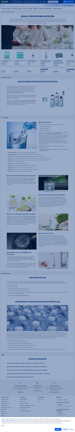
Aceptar (58, 429)
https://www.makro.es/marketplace (8, 420)
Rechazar (66, 429)
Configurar (72, 429)
